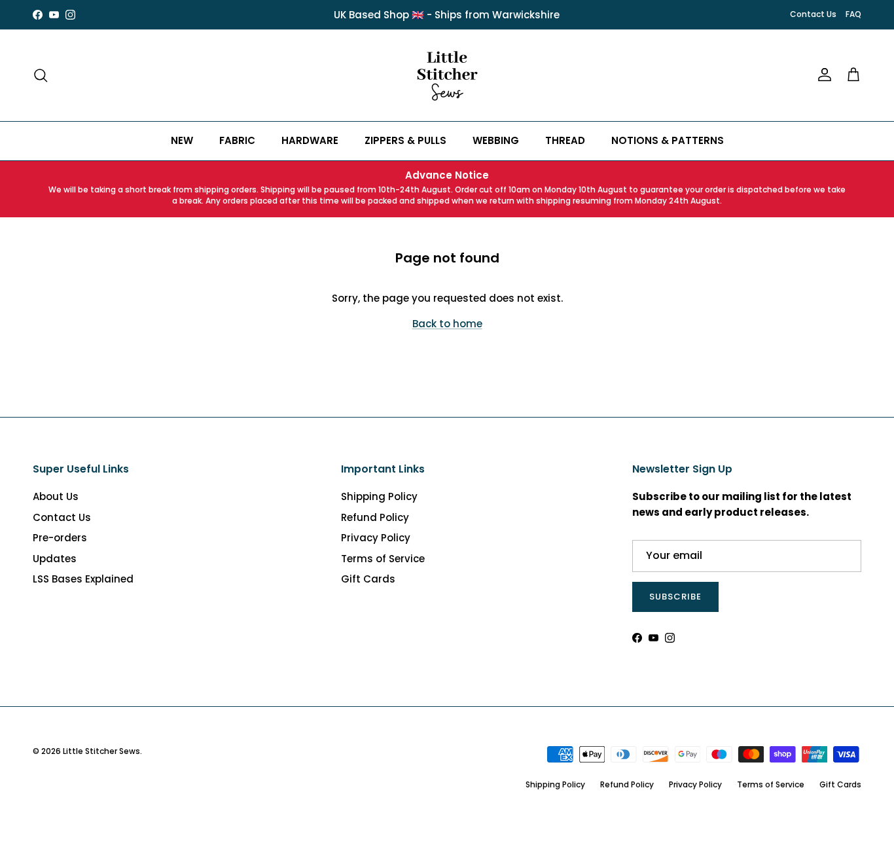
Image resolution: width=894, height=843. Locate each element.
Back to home (447, 324)
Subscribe (675, 596)
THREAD (565, 140)
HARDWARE (309, 140)
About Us (56, 496)
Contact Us (813, 14)
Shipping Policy (379, 496)
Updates (55, 558)
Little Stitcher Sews (101, 751)
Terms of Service (383, 558)
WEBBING (496, 140)
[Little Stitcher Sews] (447, 75)
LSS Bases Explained (83, 579)
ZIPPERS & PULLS (405, 140)
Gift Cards (368, 579)
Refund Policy (375, 517)
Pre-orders (60, 538)
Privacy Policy (375, 538)
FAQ (853, 14)
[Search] (40, 75)
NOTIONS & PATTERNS (667, 140)
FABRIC (237, 140)
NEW (182, 140)
